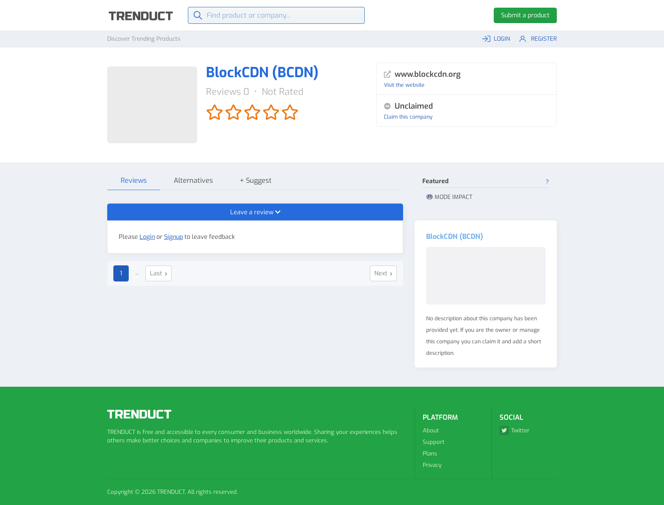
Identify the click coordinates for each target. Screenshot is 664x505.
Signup (173, 237)
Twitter (520, 430)
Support (434, 442)
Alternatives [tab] (193, 180)
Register (544, 39)
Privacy (432, 465)
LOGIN (502, 39)
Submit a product (525, 15)
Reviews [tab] (134, 180)
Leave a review (252, 212)
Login (147, 237)
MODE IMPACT (453, 197)
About (431, 430)
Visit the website (404, 85)
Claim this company (408, 117)
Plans (430, 453)
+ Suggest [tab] (256, 180)
